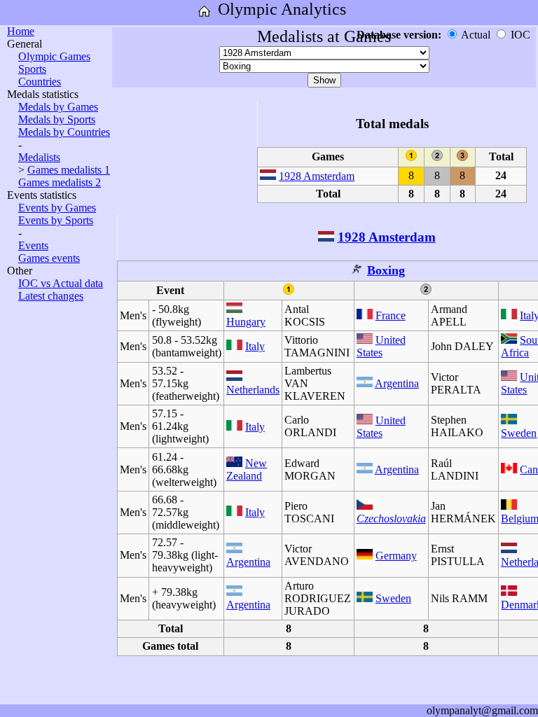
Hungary (245, 322)
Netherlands (253, 390)
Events (33, 245)
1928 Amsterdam (316, 176)
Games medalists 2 (59, 182)
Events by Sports (55, 220)
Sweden (519, 433)
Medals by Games (58, 107)
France (390, 315)
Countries (39, 82)
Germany (396, 556)
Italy (255, 346)
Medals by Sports (56, 119)
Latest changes (50, 296)
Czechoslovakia (391, 518)
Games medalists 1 (68, 170)
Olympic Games (54, 56)
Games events (49, 258)
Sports (32, 69)
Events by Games (57, 208)
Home (20, 31)
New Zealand (246, 469)
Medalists (39, 157)
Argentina (397, 383)
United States (381, 346)
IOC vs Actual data (60, 283)
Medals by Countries (64, 132)
